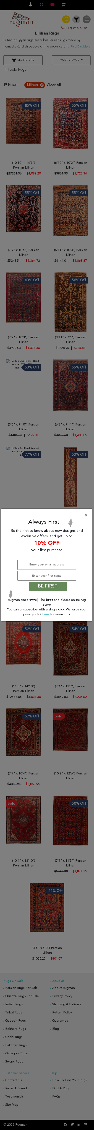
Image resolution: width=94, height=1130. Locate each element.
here (46, 614)
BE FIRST (47, 586)
